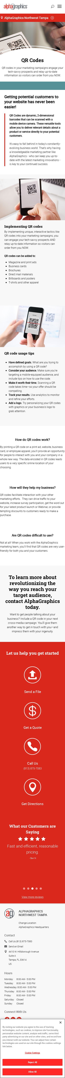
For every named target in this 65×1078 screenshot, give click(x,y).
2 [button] (28, 888)
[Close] (60, 1022)
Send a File (32, 691)
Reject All (32, 1062)
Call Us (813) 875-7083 (20, 941)
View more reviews (33, 897)
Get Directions (33, 803)
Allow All (32, 1071)
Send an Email (16, 946)
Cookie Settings (32, 1052)
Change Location (27, 922)
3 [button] (32, 888)
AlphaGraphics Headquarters (34, 927)
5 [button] (41, 888)
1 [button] (24, 888)
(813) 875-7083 (33, 768)
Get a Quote (33, 727)
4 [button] (37, 888)
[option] (33, 861)
